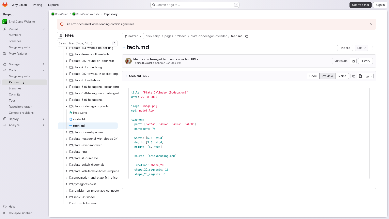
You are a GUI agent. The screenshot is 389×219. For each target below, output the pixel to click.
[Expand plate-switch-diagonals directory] (66, 164)
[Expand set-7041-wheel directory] (66, 197)
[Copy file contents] (354, 76)
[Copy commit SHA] (353, 61)
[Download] (369, 76)
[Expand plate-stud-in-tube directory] (66, 158)
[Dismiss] (371, 24)
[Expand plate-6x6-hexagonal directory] (66, 99)
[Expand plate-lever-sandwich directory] (66, 145)
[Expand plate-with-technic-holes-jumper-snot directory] (66, 171)
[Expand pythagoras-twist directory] (66, 184)
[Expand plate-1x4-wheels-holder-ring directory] (66, 47)
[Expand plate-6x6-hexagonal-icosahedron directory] (66, 86)
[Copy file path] (246, 36)
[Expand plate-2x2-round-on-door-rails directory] (66, 60)
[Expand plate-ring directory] (66, 151)
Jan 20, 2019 (173, 62)
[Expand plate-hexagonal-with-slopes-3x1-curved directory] (66, 138)
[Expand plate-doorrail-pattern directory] (66, 132)
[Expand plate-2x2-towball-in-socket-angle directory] (66, 73)
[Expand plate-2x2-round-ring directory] (66, 67)
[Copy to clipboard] (364, 92)
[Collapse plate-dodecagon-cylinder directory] (66, 106)
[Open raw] (360, 76)
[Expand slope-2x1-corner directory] (66, 203)
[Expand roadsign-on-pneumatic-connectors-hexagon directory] (66, 190)
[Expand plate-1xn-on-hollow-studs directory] (66, 54)
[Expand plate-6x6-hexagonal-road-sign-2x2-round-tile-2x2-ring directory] (66, 93)
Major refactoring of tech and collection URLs (165, 59)
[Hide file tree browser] (60, 35)
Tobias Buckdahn (143, 62)
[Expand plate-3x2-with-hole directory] (66, 80)
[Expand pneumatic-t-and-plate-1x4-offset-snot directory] (66, 177)
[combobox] (87, 43)
